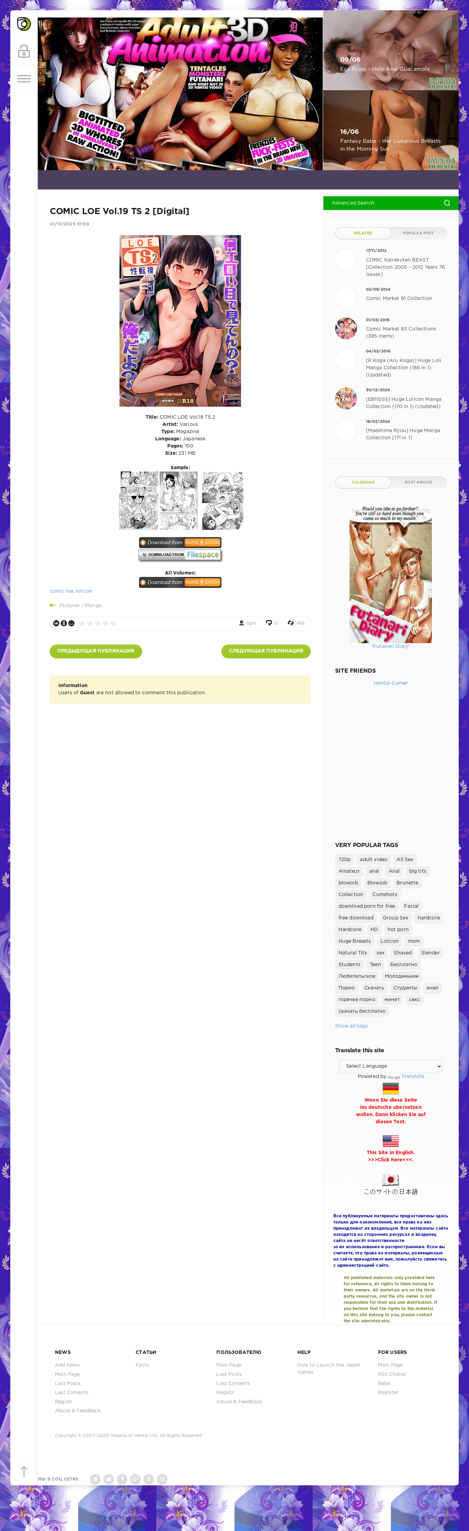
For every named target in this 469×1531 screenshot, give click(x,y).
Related (363, 233)
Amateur (349, 871)
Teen (375, 965)
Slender (430, 953)
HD (374, 930)
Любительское (357, 976)
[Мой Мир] (71, 623)
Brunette (407, 883)
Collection (351, 895)
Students (350, 965)
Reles (384, 1384)
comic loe (61, 591)
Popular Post (418, 233)
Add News (67, 1365)
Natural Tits (353, 953)
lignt (251, 623)
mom (414, 941)
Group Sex (396, 918)
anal (374, 871)
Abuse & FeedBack (78, 1411)
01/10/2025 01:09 (69, 224)
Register (388, 1393)
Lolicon (389, 941)
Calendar (363, 482)
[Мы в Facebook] (122, 1479)
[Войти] (24, 51)
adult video (373, 860)
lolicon (84, 591)
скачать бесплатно (362, 1011)
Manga (93, 606)
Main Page (67, 1374)
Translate (412, 1077)
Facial (411, 906)
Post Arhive (418, 482)
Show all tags (351, 1026)
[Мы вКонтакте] (95, 1479)
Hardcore (350, 930)
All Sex (405, 860)
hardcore (429, 918)
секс (414, 1000)
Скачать (374, 988)
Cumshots (385, 895)
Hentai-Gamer (391, 683)
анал (432, 988)
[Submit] (447, 203)
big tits (417, 871)
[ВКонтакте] (56, 623)
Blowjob (377, 883)
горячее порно (357, 1000)
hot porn (398, 930)
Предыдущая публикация (96, 651)
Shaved (403, 953)
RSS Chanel (392, 1374)
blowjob (348, 883)
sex (381, 953)
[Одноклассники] (64, 623)
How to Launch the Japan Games (329, 1369)
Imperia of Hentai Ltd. (135, 1436)
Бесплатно (403, 965)
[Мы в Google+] (135, 1479)
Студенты (405, 988)
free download (356, 918)
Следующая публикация (266, 651)
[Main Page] (24, 24)
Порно (347, 988)
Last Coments (72, 1393)
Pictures (70, 606)
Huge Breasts (355, 941)
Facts (142, 1365)
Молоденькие (402, 976)
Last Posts (67, 1384)
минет (392, 1000)
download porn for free (367, 906)
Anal (394, 871)
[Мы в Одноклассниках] (149, 1479)
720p (345, 860)
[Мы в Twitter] (108, 1479)
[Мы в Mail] (162, 1479)
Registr (63, 1402)
